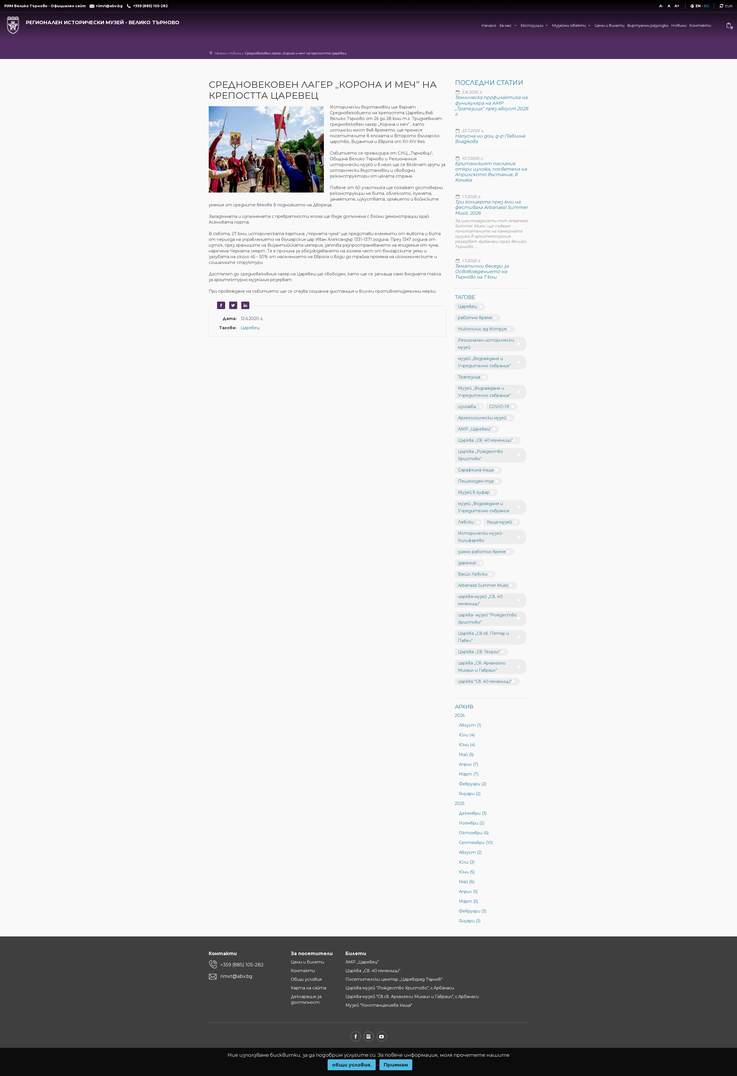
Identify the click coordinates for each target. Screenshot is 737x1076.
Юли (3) (466, 862)
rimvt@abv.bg (236, 976)
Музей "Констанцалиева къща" (378, 1005)
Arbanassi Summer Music (483, 585)
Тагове (465, 297)
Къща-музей (499, 522)
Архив (464, 707)
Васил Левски (472, 574)
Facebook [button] (220, 305)
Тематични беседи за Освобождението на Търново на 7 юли (482, 271)
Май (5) (466, 754)
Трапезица (469, 377)
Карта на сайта (308, 988)
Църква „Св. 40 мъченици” (372, 970)
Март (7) (468, 774)
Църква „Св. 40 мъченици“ (485, 440)
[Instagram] (369, 1036)
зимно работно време (482, 551)
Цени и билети (609, 25)
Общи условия (306, 979)
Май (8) (466, 881)
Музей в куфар (473, 492)
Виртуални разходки (647, 25)
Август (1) (470, 725)
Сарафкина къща (476, 470)
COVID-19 (499, 406)
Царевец (250, 327)
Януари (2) (469, 793)
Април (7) (468, 764)
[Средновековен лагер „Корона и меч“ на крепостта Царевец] (269, 150)
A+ (677, 6)
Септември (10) (476, 842)
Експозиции (532, 25)
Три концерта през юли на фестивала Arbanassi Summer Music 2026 (491, 207)
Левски (466, 522)
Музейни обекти (569, 25)
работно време (475, 317)
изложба (467, 406)
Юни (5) (466, 872)
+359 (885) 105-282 (242, 965)
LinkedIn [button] (244, 305)
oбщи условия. (351, 1065)
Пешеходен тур (476, 481)
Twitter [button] (232, 305)
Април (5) (468, 891)
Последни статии (489, 83)
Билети (355, 953)
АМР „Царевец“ (474, 429)
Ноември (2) (471, 823)
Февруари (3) (472, 911)
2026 (460, 715)
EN (698, 6)
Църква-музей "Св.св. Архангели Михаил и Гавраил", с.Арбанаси (412, 996)
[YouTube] (382, 1036)
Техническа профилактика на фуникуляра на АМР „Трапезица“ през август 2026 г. (491, 106)
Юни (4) (467, 744)
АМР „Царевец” (362, 962)
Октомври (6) (474, 832)
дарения (467, 562)
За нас (505, 25)
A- (661, 6)
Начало (489, 25)
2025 (459, 803)
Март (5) (468, 901)
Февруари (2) (472, 783)
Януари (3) (469, 920)
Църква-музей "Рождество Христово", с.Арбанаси (399, 988)
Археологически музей (482, 417)
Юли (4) (467, 735)
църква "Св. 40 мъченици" (485, 681)
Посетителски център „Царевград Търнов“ (393, 979)
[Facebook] (356, 1036)
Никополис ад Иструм (482, 329)
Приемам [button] (396, 1065)
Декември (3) (473, 813)
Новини (679, 25)
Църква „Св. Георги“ (479, 651)
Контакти (700, 25)
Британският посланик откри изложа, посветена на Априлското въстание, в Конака (491, 172)
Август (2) (470, 852)
